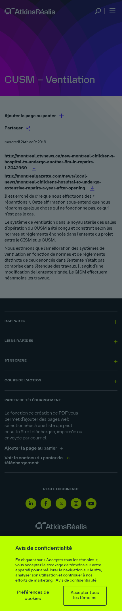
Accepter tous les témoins (85, 595)
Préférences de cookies (33, 595)
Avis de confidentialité (76, 580)
